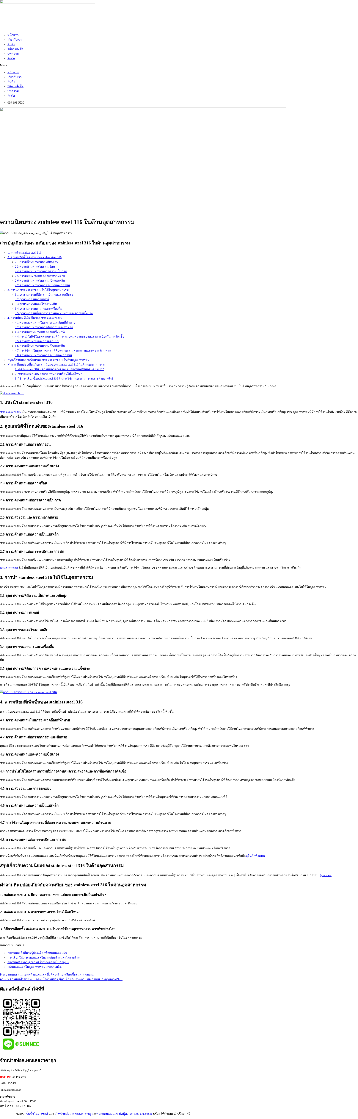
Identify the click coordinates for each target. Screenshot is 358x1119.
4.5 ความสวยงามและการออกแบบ (37, 341)
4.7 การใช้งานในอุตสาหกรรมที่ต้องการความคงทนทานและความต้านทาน (63, 350)
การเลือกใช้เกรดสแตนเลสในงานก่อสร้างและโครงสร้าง (43, 957)
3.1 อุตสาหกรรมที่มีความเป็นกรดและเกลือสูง (44, 294)
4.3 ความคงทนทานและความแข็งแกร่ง (40, 331)
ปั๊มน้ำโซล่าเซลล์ (37, 1113)
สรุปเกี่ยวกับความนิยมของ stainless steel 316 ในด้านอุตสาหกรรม (48, 359)
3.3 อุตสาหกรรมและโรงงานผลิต (36, 303)
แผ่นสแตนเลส (9, 567)
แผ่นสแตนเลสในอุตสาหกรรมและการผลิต (34, 966)
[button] (179, 65)
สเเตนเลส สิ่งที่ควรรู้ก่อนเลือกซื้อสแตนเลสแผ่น (37, 952)
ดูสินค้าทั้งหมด (255, 855)
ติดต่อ (11, 58)
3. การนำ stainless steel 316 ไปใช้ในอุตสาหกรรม (38, 289)
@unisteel (326, 875)
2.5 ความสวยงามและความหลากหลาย (40, 275)
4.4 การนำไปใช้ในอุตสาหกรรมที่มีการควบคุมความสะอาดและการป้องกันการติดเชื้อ (69, 336)
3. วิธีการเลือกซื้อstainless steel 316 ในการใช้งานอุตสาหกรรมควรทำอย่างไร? (64, 378)
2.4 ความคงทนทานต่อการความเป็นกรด (41, 271)
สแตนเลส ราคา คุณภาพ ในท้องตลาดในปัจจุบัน (38, 962)
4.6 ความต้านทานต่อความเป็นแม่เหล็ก (40, 345)
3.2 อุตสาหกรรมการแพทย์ (32, 299)
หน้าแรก (13, 35)
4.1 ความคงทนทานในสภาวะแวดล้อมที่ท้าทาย (45, 322)
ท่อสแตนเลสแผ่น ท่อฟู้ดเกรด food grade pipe (124, 1113)
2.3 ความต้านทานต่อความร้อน (35, 266)
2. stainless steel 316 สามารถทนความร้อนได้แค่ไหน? (48, 373)
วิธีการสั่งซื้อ (15, 49)
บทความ (13, 53)
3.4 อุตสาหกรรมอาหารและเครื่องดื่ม (38, 308)
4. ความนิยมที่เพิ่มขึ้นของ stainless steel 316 (34, 317)
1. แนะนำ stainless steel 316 (24, 252)
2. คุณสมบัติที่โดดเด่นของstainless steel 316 (34, 257)
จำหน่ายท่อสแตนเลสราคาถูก (74, 1113)
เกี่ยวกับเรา (14, 39)
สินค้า (11, 44)
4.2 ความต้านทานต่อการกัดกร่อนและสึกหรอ (44, 327)
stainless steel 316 (10, 411)
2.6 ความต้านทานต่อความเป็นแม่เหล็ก (40, 280)
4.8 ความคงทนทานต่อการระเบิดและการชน (43, 355)
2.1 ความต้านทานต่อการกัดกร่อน (36, 261)
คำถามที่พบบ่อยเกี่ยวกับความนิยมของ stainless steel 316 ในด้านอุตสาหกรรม (56, 364)
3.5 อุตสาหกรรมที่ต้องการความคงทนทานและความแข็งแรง (54, 313)
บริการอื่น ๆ (7, 1113)
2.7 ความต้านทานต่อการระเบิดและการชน (42, 285)
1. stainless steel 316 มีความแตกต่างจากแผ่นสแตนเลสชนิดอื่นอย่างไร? (59, 369)
